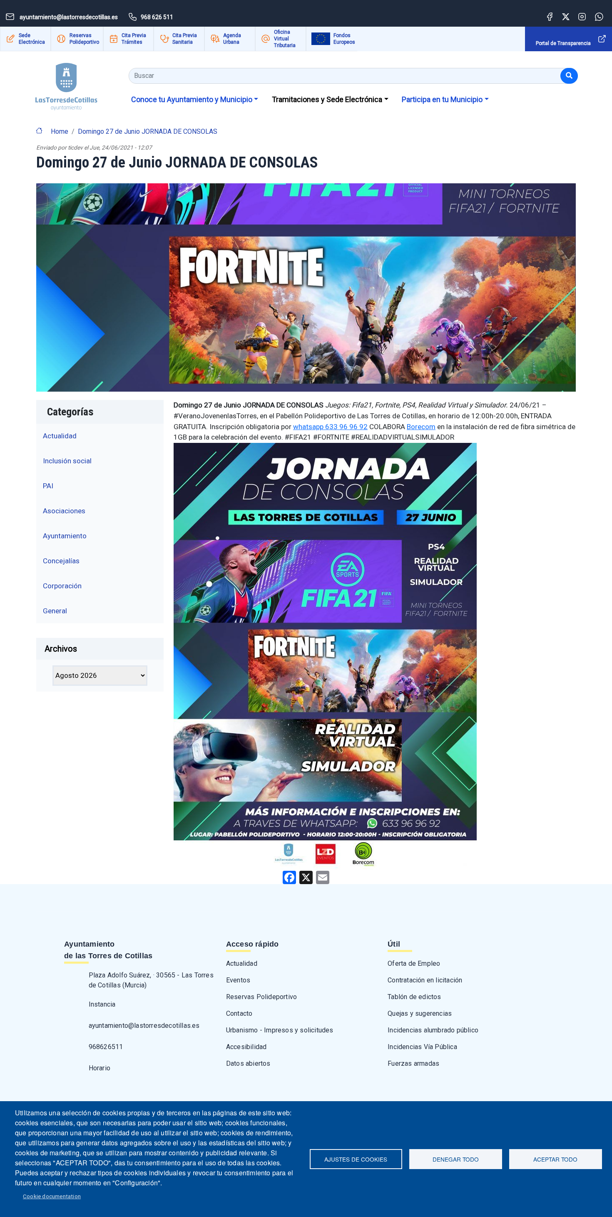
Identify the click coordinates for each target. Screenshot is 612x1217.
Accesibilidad (246, 1047)
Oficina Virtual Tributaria (285, 38)
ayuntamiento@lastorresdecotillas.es (144, 1026)
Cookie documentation (52, 1196)
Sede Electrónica (32, 38)
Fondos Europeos (344, 38)
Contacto (239, 1013)
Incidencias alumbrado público (433, 1030)
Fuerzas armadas (413, 1063)
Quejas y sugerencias (420, 1013)
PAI (48, 486)
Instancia (102, 1004)
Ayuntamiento (65, 536)
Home (59, 131)
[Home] (66, 83)
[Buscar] (569, 76)
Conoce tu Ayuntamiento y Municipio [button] (191, 99)
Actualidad (60, 436)
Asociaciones (64, 511)
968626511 (106, 1047)
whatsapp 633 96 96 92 (330, 426)
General (55, 611)
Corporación (62, 586)
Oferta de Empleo (414, 963)
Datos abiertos (248, 1063)
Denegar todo (456, 1159)
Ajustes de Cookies (355, 1159)
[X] (306, 877)
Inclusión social (67, 461)
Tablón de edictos (414, 997)
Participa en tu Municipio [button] (442, 99)
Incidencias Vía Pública (422, 1047)
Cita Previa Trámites (134, 38)
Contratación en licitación (425, 980)
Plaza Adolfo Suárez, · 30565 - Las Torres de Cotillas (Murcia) (151, 980)
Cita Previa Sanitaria (184, 38)
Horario (99, 1068)
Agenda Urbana (232, 38)
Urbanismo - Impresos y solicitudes (279, 1030)
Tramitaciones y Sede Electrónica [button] (327, 99)
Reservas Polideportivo (84, 38)
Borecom (421, 426)
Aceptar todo (555, 1159)
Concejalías (61, 561)
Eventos (238, 980)
